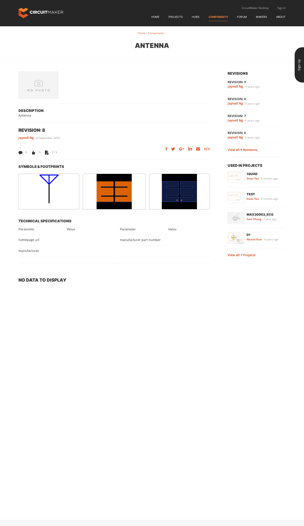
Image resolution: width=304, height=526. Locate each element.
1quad (252, 173)
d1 (248, 234)
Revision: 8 (237, 99)
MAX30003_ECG (260, 214)
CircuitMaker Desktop (255, 8)
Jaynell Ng (26, 138)
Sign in (281, 8)
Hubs (195, 17)
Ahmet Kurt (254, 239)
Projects (175, 17)
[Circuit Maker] (40, 12)
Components (218, 17)
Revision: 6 (237, 133)
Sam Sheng (254, 219)
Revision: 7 (237, 116)
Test (251, 194)
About (281, 17)
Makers (261, 17)
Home (155, 17)
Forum (242, 17)
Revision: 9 (237, 82)
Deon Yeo (253, 178)
